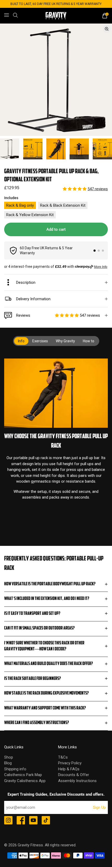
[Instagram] (8, 820)
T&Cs (63, 757)
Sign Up (99, 807)
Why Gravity (65, 341)
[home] (56, 16)
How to (88, 341)
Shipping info (15, 769)
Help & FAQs (68, 769)
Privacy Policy (70, 763)
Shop (8, 757)
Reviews (58, 315)
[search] (15, 15)
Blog (8, 763)
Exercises (40, 341)
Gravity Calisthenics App (25, 780)
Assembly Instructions (77, 780)
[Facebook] (21, 820)
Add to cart (56, 229)
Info (21, 341)
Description (25, 282)
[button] (75, 189)
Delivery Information (33, 299)
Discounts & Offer (73, 774)
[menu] (6, 15)
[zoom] (56, 80)
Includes (11, 198)
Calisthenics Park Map (23, 774)
